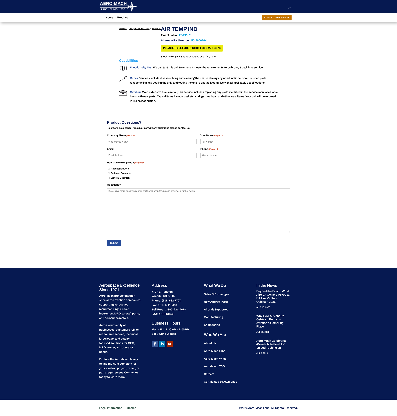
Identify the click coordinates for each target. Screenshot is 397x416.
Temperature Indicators (139, 29)
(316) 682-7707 (171, 300)
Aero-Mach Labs (214, 351)
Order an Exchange (121, 173)
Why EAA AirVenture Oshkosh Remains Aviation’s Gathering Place (270, 321)
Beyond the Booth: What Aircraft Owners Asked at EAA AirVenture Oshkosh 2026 (273, 296)
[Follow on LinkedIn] (162, 344)
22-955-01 (156, 29)
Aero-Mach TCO (214, 366)
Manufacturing (213, 317)
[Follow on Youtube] (170, 344)
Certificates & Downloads (220, 381)
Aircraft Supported (216, 309)
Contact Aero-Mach (276, 17)
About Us (210, 343)
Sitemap (130, 408)
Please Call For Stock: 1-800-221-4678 (192, 48)
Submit (114, 243)
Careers (209, 374)
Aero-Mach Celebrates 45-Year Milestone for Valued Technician (271, 344)
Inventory (123, 29)
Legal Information (110, 408)
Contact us (131, 372)
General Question (120, 178)
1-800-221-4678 (175, 309)
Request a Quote (120, 168)
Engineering (212, 324)
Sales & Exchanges (216, 294)
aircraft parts (130, 313)
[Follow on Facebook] (155, 344)
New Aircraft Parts (216, 301)
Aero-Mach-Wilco (215, 358)
